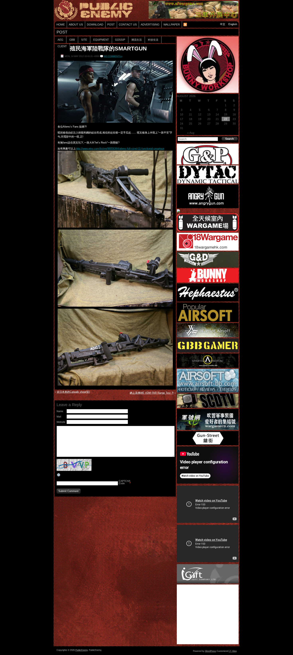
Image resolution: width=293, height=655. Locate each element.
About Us (76, 24)
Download (95, 24)
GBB (72, 39)
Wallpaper (171, 24)
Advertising (150, 24)
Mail (59, 416)
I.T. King (233, 651)
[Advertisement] (115, 506)
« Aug (190, 132)
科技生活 (153, 39)
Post (111, 24)
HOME (60, 24)
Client (62, 46)
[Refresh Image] (59, 475)
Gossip (120, 39)
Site (84, 39)
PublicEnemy (81, 650)
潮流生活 (136, 39)
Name (60, 411)
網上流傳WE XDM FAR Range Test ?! (152, 392)
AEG (60, 39)
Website (61, 422)
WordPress (210, 651)
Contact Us (128, 24)
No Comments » (113, 56)
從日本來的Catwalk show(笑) (73, 391)
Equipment (101, 39)
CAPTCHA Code (124, 482)
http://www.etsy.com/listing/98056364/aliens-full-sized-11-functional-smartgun (120, 148)
